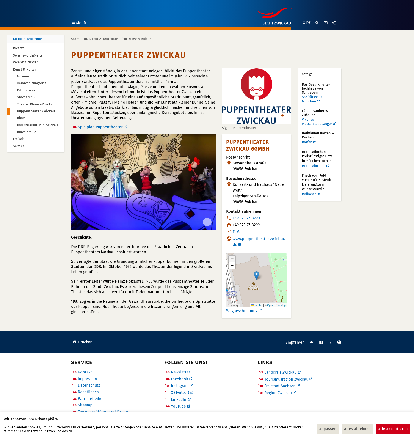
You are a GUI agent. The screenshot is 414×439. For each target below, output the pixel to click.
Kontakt (85, 372)
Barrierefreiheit (91, 398)
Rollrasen (309, 194)
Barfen (307, 142)
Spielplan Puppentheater (100, 127)
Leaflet (258, 305)
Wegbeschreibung (241, 310)
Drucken (85, 342)
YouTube (178, 406)
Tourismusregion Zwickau (286, 379)
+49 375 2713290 (246, 218)
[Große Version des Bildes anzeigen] (143, 182)
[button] (256, 275)
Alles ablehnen (357, 429)
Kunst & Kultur (139, 39)
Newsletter (180, 372)
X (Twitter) (180, 392)
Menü (78, 23)
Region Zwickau (278, 392)
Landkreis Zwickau (280, 372)
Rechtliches (88, 392)
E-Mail (238, 232)
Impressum (87, 378)
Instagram (179, 385)
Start (75, 39)
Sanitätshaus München (312, 99)
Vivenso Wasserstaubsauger (317, 122)
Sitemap (85, 405)
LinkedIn (178, 399)
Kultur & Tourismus (27, 39)
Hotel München (313, 166)
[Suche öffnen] (317, 23)
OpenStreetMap (276, 305)
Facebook (179, 379)
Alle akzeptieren (393, 429)
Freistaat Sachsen (280, 386)
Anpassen (327, 429)
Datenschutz (89, 385)
